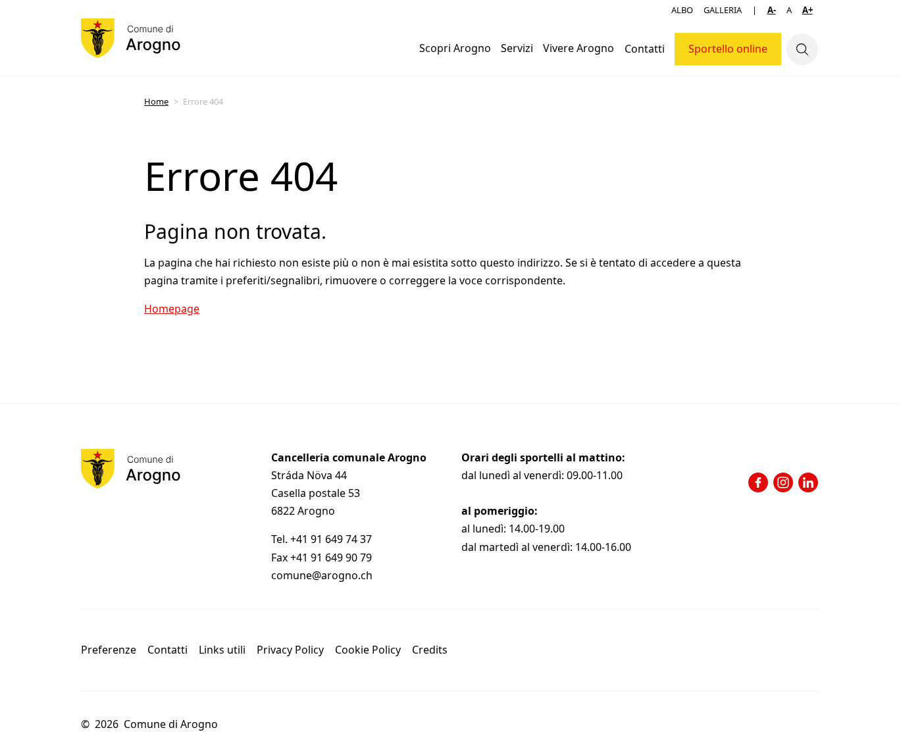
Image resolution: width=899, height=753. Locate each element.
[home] (130, 38)
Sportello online (727, 48)
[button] (455, 49)
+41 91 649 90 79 (331, 557)
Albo (682, 10)
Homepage (171, 308)
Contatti (645, 48)
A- (771, 10)
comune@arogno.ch (321, 575)
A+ (807, 10)
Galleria (723, 10)
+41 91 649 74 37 (332, 539)
